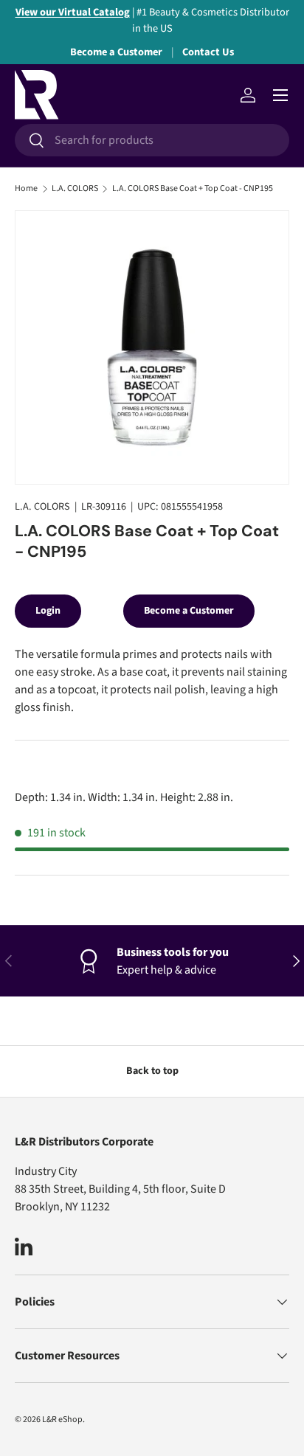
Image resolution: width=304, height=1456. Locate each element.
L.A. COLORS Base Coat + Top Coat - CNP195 (192, 188)
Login (48, 610)
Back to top (152, 1071)
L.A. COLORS (75, 188)
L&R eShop (62, 1419)
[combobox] (152, 140)
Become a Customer (116, 52)
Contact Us (208, 52)
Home (26, 188)
